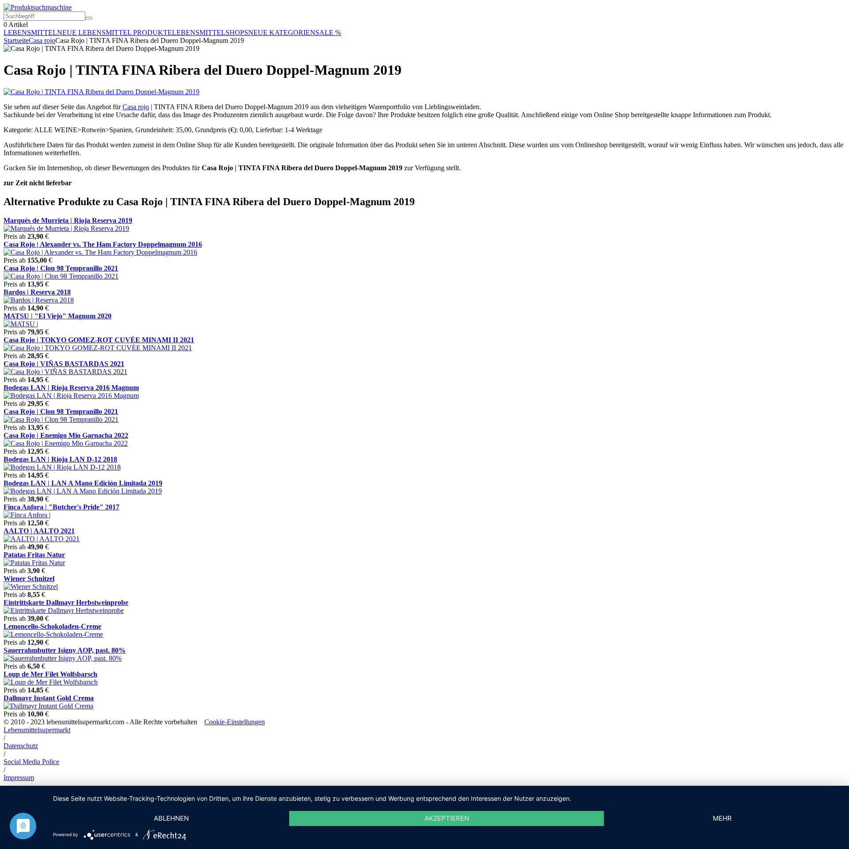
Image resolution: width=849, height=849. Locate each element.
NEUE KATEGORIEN (281, 32)
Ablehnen (171, 818)
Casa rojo (42, 40)
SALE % (328, 32)
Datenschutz (21, 746)
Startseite (16, 40)
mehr (722, 818)
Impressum (19, 777)
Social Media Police (31, 761)
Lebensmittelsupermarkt (37, 730)
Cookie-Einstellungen (234, 722)
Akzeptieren (446, 818)
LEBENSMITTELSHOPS (210, 32)
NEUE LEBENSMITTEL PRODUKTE (114, 32)
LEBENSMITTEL (30, 32)
